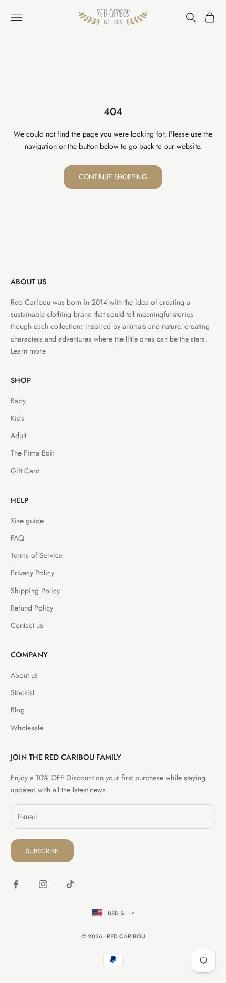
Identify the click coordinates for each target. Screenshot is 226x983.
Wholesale (27, 727)
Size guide (27, 520)
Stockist (22, 692)
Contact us (27, 625)
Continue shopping (113, 177)
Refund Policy (32, 608)
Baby (18, 401)
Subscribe (42, 851)
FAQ (17, 538)
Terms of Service (37, 555)
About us (24, 675)
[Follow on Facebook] (16, 884)
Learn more (28, 351)
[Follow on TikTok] (70, 884)
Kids (17, 418)
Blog (18, 710)
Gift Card (25, 470)
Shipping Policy (35, 590)
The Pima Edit (32, 453)
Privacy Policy (32, 572)
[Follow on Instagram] (43, 884)
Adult (18, 435)
